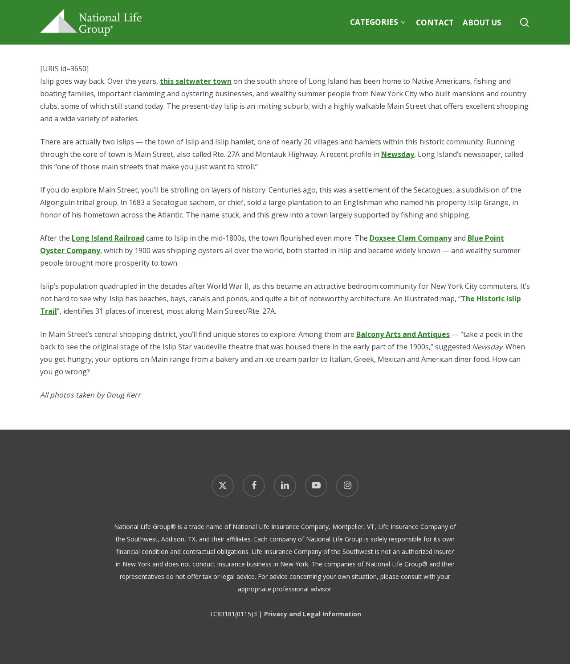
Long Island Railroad (108, 238)
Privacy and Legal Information (312, 614)
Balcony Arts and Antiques (403, 334)
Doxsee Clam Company (411, 238)
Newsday (397, 154)
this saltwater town (196, 81)
